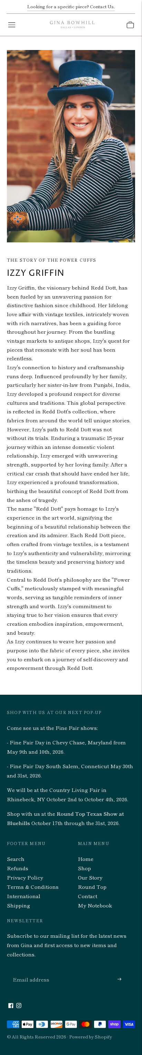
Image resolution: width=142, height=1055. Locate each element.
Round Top (92, 886)
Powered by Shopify (90, 1036)
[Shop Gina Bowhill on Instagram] (18, 1005)
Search (15, 858)
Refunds (17, 868)
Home (85, 858)
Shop (84, 868)
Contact (87, 896)
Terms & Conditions (33, 886)
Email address (29, 971)
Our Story (90, 877)
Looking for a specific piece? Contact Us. (71, 6)
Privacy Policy (25, 877)
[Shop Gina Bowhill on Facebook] (10, 1005)
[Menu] (12, 24)
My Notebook (95, 905)
